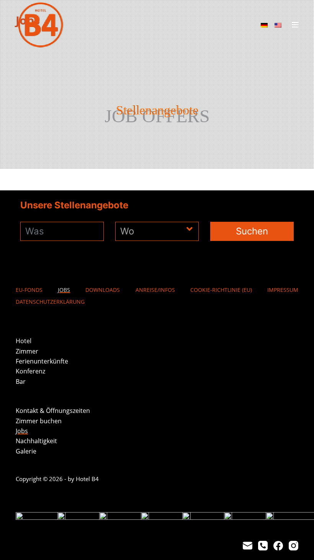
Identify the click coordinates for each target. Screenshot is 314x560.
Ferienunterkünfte (42, 361)
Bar (21, 381)
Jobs (64, 290)
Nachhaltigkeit (36, 441)
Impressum (282, 290)
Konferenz (30, 371)
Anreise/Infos (155, 290)
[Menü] (294, 24)
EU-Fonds (29, 290)
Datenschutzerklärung (50, 301)
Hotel (23, 341)
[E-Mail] (247, 545)
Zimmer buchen (39, 421)
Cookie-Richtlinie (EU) (221, 290)
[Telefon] (263, 545)
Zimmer (27, 351)
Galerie (26, 451)
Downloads (102, 290)
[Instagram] (293, 545)
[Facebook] (278, 545)
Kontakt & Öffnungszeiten (53, 410)
